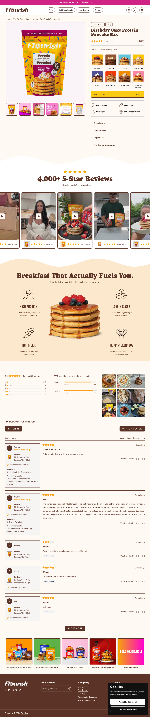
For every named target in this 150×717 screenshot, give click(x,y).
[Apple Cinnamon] (111, 77)
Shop (51, 10)
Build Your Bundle (66, 10)
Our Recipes (83, 690)
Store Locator (84, 10)
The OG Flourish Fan (21, 19)
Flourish (24, 713)
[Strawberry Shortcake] (138, 77)
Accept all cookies (128, 701)
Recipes (98, 10)
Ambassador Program (87, 697)
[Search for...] (128, 10)
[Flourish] (17, 10)
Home (8, 19)
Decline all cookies (128, 709)
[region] (45, 62)
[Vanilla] (124, 60)
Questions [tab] (28, 422)
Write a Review (133, 429)
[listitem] (12, 109)
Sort (122, 438)
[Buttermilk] (97, 60)
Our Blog (82, 693)
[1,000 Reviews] (38, 216)
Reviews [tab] (12, 422)
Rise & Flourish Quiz (86, 700)
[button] (141, 10)
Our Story (82, 687)
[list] (75, 220)
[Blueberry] (97, 77)
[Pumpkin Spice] (124, 77)
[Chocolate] (111, 60)
